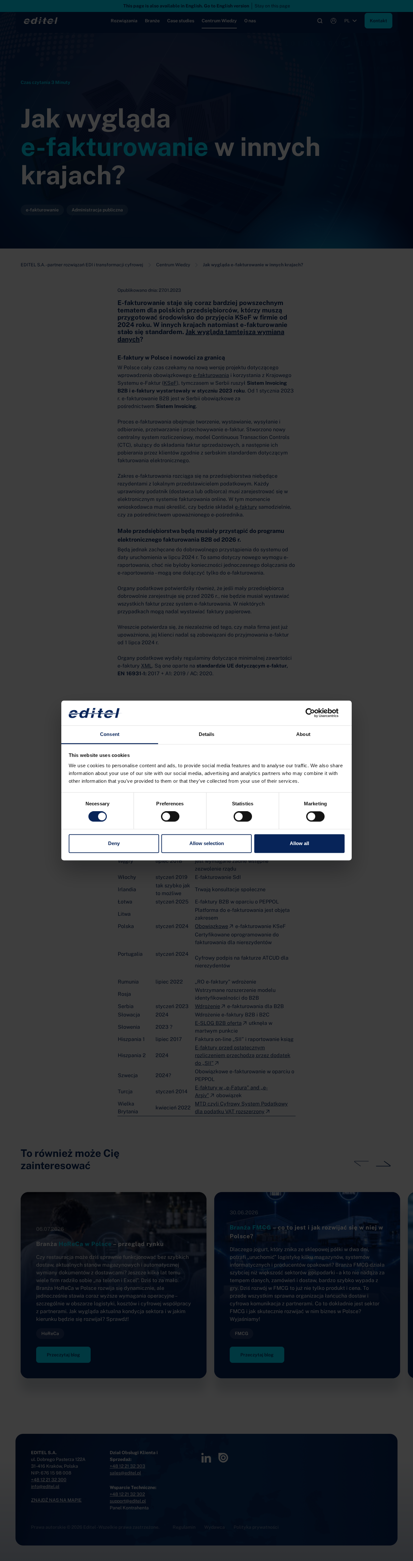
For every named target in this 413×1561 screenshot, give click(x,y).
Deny (114, 843)
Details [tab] (207, 734)
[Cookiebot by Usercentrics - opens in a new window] (316, 713)
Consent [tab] (109, 734)
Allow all (299, 843)
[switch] (170, 816)
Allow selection (206, 843)
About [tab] (303, 734)
